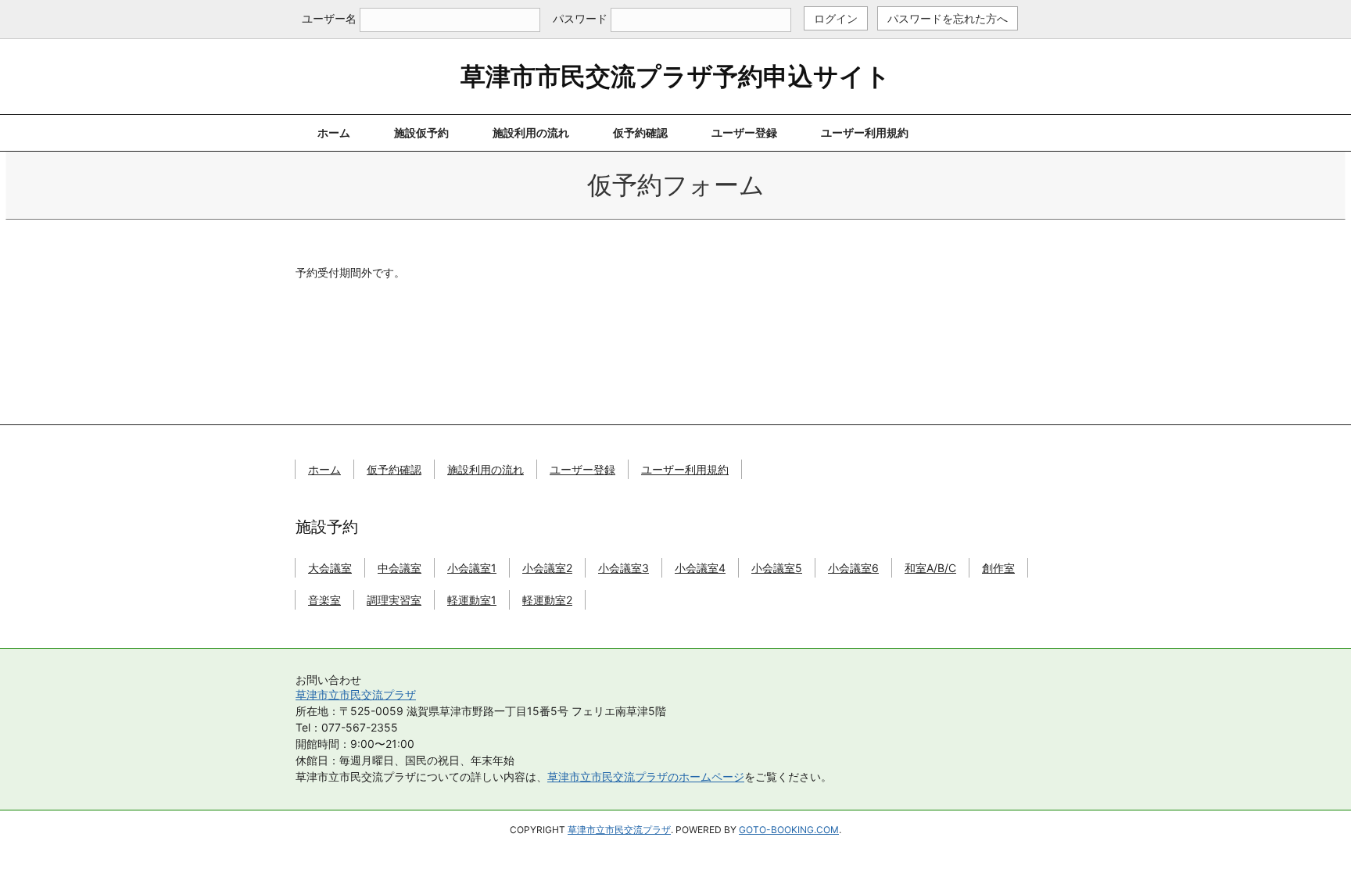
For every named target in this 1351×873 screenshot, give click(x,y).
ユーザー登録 (744, 132)
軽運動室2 (547, 599)
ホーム (333, 132)
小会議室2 (547, 567)
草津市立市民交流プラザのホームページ (645, 776)
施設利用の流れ (531, 132)
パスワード (580, 18)
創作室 (998, 567)
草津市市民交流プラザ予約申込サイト (675, 76)
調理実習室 (394, 599)
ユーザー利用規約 (864, 132)
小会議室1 (471, 567)
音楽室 (324, 599)
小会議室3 (623, 567)
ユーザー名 (329, 18)
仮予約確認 (640, 132)
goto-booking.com (789, 829)
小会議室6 (853, 567)
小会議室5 (776, 567)
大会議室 (330, 567)
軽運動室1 (471, 599)
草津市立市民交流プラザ (356, 694)
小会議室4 (700, 567)
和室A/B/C (930, 567)
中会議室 (399, 567)
